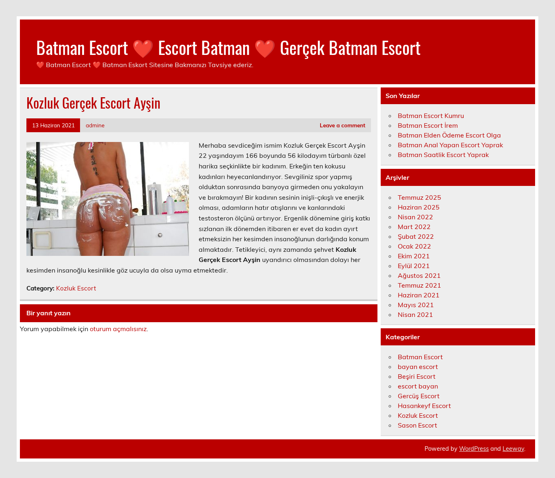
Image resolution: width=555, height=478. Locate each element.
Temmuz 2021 (419, 285)
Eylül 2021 (414, 266)
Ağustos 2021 (419, 275)
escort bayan (418, 386)
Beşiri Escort (417, 376)
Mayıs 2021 (416, 305)
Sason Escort (417, 425)
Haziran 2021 (419, 295)
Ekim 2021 (414, 256)
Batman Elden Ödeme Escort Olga (449, 135)
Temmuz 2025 (419, 197)
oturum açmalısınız (118, 329)
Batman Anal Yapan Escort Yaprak (450, 145)
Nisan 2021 (415, 314)
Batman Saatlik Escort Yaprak (443, 155)
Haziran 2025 (419, 207)
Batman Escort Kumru (431, 115)
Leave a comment (342, 125)
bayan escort (418, 366)
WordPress (474, 448)
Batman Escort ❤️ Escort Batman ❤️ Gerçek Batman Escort (228, 47)
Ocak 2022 (414, 246)
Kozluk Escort (76, 288)
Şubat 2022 (416, 236)
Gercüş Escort (419, 396)
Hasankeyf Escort (424, 406)
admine (95, 125)
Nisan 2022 (415, 217)
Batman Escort (420, 357)
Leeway (513, 448)
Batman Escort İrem (428, 125)
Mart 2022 (414, 227)
